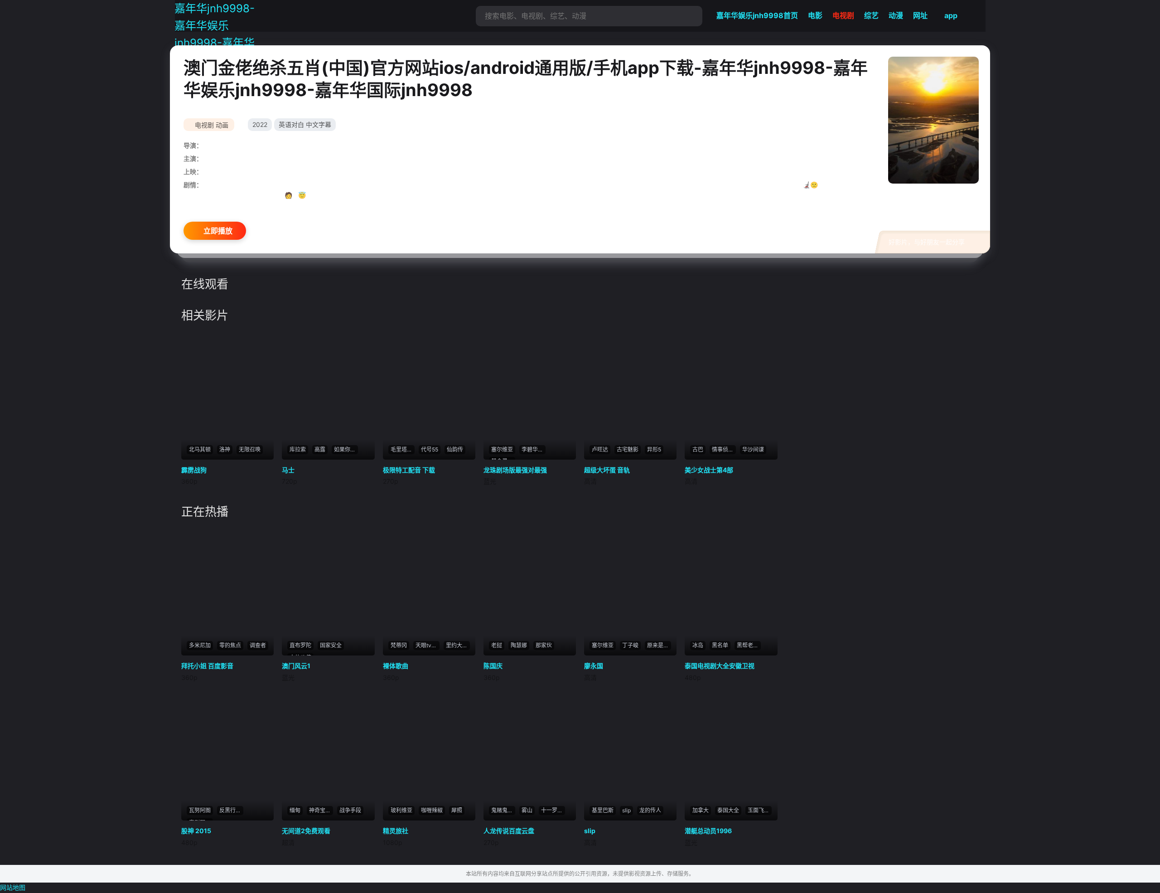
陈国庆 (493, 666)
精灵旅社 (395, 831)
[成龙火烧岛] (731, 395)
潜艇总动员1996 (708, 831)
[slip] (630, 755)
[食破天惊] (429, 755)
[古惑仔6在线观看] (227, 395)
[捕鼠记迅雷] (328, 755)
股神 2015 (196, 831)
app (950, 15)
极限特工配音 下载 (409, 470)
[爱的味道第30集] (933, 120)
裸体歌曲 (395, 666)
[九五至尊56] (227, 590)
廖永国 (593, 666)
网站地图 (12, 887)
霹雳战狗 (194, 470)
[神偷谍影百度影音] (227, 755)
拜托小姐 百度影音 (207, 666)
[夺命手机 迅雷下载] (529, 395)
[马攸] (630, 590)
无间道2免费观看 (306, 831)
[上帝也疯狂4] (731, 755)
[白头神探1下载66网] (328, 395)
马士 (288, 470)
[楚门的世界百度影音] (429, 395)
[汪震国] (529, 590)
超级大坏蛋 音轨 (607, 470)
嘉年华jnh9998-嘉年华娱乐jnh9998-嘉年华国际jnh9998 (214, 34)
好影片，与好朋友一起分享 (927, 242)
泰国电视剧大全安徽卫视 (719, 666)
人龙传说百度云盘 (508, 831)
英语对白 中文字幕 (305, 124)
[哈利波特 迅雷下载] (328, 590)
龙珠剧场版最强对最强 (515, 470)
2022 (259, 124)
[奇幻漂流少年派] (731, 590)
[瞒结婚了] (529, 755)
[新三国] (630, 395)
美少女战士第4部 (709, 470)
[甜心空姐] (429, 590)
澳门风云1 (296, 666)
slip (589, 831)
